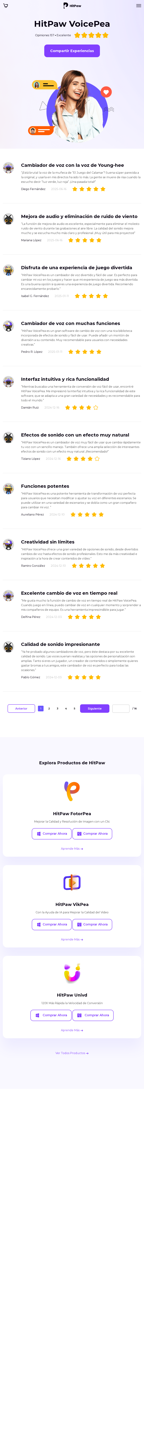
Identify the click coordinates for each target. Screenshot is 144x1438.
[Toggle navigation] (138, 5)
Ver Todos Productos (70, 1053)
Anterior (21, 708)
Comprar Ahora (55, 834)
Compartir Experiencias (72, 51)
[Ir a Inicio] (72, 5)
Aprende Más (70, 848)
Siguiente (95, 708)
